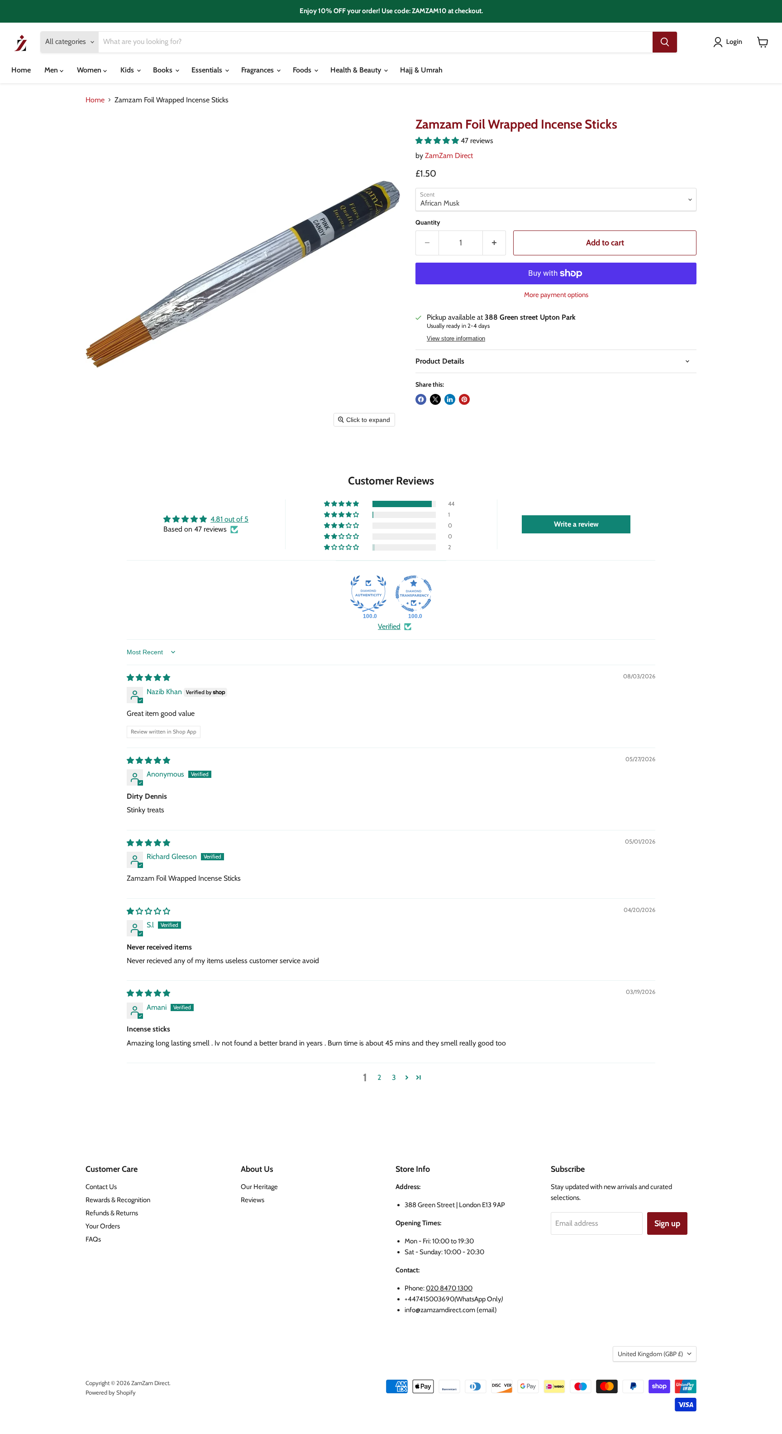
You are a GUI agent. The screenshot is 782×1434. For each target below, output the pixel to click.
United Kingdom (650, 1354)
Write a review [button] (576, 524)
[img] (148, 677)
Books (163, 70)
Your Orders (103, 1226)
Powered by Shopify (111, 1392)
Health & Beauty (356, 70)
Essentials (207, 70)
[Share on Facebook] (420, 399)
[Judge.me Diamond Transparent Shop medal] (414, 594)
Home (21, 70)
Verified (389, 626)
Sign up (667, 1223)
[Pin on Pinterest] (464, 399)
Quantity (427, 222)
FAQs (93, 1239)
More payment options (556, 295)
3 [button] (394, 1077)
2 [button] (379, 1077)
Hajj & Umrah (421, 70)
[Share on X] (435, 399)
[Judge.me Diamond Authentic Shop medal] (368, 594)
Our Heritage (259, 1187)
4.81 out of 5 (229, 519)
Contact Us (101, 1187)
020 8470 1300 (449, 1288)
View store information (456, 339)
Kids (128, 70)
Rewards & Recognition (118, 1200)
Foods (303, 70)
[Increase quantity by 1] (494, 242)
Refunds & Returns (112, 1213)
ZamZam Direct (449, 155)
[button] (729, 42)
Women (90, 70)
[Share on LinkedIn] (449, 399)
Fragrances (258, 70)
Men (52, 70)
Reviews (252, 1200)
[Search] (665, 42)
